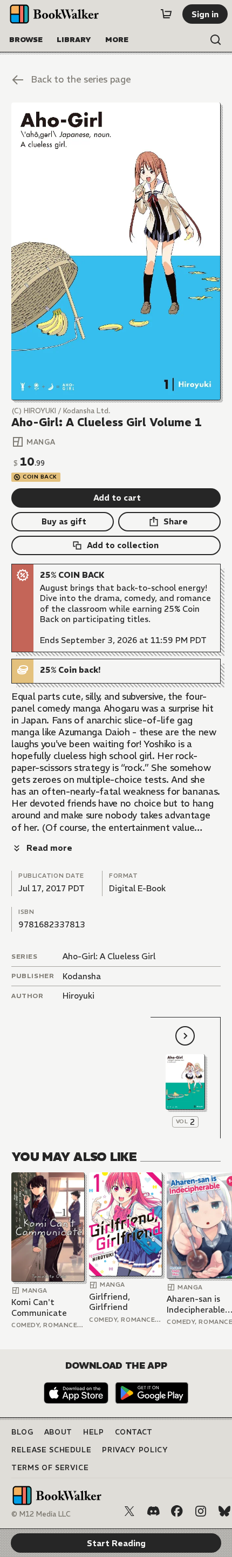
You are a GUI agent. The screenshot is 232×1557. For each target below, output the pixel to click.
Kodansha (82, 976)
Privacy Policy (135, 1449)
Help (93, 1432)
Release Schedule (51, 1449)
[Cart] (166, 14)
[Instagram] (200, 1511)
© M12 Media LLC (41, 1514)
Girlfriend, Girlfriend (109, 1302)
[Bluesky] (224, 1511)
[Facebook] (176, 1511)
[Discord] (153, 1511)
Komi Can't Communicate (39, 1307)
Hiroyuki (78, 996)
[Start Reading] (116, 251)
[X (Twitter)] (129, 1511)
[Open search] (216, 40)
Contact (134, 1432)
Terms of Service (49, 1467)
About (58, 1432)
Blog (22, 1432)
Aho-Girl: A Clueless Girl (109, 956)
